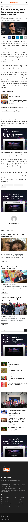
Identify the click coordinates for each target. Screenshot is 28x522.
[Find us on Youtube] (7, 516)
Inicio (2, 6)
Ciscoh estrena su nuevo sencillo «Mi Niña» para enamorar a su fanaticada (17, 384)
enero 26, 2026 (17, 111)
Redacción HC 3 (5, 252)
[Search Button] (26, 2)
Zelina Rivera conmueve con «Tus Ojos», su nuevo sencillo (17, 95)
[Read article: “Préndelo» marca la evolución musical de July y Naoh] (4, 364)
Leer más (5, 261)
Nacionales (18, 498)
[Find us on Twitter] (3, 516)
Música (3, 187)
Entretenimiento (8, 6)
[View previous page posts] (13, 115)
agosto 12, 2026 (12, 380)
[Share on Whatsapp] (21, 37)
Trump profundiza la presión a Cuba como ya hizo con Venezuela (18, 101)
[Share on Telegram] (17, 37)
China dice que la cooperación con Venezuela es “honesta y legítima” (17, 377)
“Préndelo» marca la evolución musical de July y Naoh (16, 363)
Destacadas (4, 500)
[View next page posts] (15, 115)
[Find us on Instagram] (5, 516)
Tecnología (17, 504)
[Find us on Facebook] (1, 516)
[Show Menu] (1, 2)
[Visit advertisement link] (14, 139)
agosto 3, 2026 (12, 98)
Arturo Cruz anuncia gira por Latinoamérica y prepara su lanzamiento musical (15, 370)
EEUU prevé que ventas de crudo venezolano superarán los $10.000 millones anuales (11, 299)
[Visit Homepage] (14, 2)
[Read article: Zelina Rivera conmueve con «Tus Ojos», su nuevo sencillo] (4, 96)
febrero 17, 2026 (24, 107)
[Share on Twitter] (13, 37)
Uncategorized (18, 506)
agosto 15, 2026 (12, 366)
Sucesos (17, 502)
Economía (3, 502)
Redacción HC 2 (9, 18)
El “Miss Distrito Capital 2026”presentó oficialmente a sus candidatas (12, 404)
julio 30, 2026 (11, 373)
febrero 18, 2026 (12, 103)
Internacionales (18, 185)
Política (17, 500)
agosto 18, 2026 (6, 406)
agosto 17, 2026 (12, 424)
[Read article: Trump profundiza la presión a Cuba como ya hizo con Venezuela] (4, 102)
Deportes (3, 498)
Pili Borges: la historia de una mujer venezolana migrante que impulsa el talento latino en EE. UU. (17, 412)
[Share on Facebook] (9, 37)
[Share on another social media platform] (25, 37)
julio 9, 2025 (18, 18)
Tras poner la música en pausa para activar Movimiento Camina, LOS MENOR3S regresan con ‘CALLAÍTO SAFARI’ (17, 420)
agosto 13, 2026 (12, 387)
